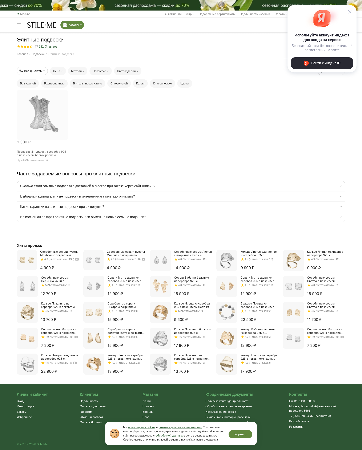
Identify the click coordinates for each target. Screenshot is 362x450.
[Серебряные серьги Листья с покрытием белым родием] (160, 260)
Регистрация (25, 406)
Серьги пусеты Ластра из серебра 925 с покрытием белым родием (325, 331)
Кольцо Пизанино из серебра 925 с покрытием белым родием (192, 357)
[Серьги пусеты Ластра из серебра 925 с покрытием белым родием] (293, 338)
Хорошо (240, 434)
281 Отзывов (47, 46)
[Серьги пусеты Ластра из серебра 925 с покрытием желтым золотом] (27, 338)
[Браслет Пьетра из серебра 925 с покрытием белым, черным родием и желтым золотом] (226, 312)
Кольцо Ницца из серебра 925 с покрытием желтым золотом (192, 305)
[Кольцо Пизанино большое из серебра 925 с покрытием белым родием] (160, 338)
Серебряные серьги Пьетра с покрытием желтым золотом (122, 305)
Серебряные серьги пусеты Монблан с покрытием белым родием (126, 253)
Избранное (24, 417)
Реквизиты (296, 426)
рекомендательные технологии (180, 427)
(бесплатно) (310, 416)
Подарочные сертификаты (217, 14)
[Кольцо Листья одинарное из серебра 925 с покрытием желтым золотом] (293, 260)
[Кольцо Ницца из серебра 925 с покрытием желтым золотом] (160, 312)
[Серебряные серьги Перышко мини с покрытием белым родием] (27, 286)
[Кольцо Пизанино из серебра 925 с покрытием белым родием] (160, 364)
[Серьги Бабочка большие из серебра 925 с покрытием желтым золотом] (160, 286)
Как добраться (299, 421)
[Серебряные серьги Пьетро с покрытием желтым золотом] (293, 312)
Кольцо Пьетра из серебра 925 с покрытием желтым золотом (259, 357)
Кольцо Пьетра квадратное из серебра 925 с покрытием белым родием (59, 357)
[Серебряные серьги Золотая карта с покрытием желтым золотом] (93, 338)
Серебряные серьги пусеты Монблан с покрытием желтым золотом (59, 253)
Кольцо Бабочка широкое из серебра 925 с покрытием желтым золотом (258, 331)
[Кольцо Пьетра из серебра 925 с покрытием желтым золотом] (226, 364)
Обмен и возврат (91, 417)
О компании (173, 14)
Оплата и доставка (93, 406)
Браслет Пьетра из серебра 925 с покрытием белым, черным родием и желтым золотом (258, 305)
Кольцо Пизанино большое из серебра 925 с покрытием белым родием (192, 331)
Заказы (22, 411)
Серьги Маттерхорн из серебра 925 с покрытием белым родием (125, 279)
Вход (20, 401)
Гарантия (86, 411)
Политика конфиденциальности (227, 401)
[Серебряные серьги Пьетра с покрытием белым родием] (293, 286)
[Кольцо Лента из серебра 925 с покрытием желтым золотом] (93, 364)
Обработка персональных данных (228, 406)
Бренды (147, 411)
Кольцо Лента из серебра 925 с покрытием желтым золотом (125, 357)
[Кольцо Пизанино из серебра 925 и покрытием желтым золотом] (27, 312)
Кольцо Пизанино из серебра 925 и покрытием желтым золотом (59, 305)
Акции (190, 14)
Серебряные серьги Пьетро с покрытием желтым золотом (321, 305)
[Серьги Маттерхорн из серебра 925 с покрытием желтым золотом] (226, 286)
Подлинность (89, 401)
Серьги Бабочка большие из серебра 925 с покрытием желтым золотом (191, 279)
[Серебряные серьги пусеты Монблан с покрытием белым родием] (93, 260)
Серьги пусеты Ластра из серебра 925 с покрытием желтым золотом (59, 331)
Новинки (148, 406)
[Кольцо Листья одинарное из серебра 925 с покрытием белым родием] (226, 260)
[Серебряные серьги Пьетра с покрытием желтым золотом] (93, 312)
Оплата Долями (91, 422)
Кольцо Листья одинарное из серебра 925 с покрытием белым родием (259, 253)
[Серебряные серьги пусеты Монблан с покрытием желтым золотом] (27, 260)
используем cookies (141, 427)
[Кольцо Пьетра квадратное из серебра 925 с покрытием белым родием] (27, 364)
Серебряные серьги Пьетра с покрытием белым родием (321, 279)
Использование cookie (220, 411)
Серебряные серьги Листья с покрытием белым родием (193, 253)
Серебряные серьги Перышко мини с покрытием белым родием (59, 279)
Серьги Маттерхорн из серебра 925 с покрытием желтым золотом (258, 279)
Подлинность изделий (255, 14)
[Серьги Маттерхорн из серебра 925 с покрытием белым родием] (93, 286)
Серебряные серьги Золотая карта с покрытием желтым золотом (127, 331)
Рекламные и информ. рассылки (227, 417)
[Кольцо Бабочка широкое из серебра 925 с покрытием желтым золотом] (226, 338)
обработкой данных (169, 435)
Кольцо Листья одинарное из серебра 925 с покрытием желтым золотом (325, 253)
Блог (145, 417)
